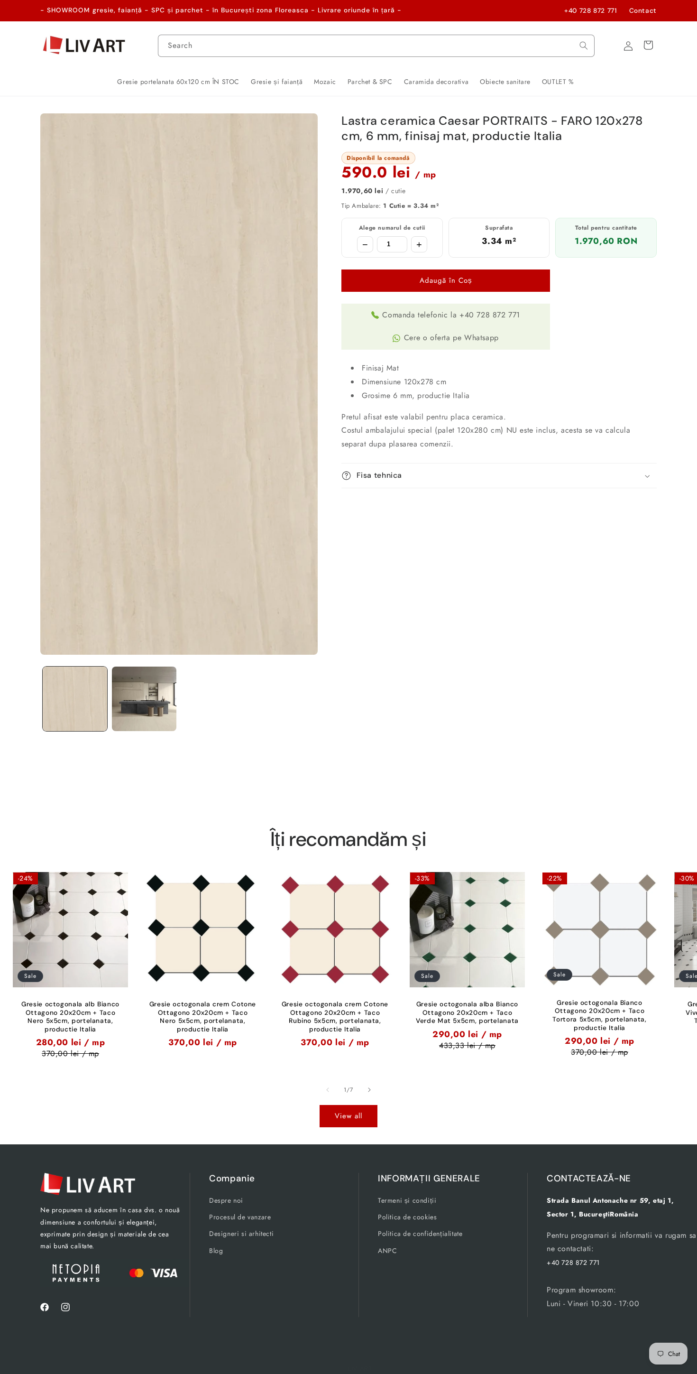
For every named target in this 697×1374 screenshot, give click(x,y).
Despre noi (226, 1200)
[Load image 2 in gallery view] (144, 699)
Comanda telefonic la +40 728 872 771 (451, 314)
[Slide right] (369, 1089)
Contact (643, 10)
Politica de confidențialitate (420, 1234)
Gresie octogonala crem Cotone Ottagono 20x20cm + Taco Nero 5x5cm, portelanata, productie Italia (202, 1016)
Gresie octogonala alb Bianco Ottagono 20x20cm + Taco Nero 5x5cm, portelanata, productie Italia (70, 1016)
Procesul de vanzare (240, 1217)
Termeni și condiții (407, 1200)
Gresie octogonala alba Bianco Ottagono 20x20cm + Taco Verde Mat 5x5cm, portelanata (467, 1012)
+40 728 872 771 (590, 10)
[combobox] (376, 45)
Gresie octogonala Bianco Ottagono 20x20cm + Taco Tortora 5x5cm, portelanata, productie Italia (599, 1015)
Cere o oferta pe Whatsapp (451, 337)
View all (348, 1116)
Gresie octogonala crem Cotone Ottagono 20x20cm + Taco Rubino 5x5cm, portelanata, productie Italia (335, 1016)
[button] (499, 476)
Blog (216, 1250)
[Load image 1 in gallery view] (75, 699)
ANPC (387, 1250)
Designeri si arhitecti (241, 1234)
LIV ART (360, 1368)
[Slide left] (327, 1089)
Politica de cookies (407, 1217)
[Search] (583, 45)
